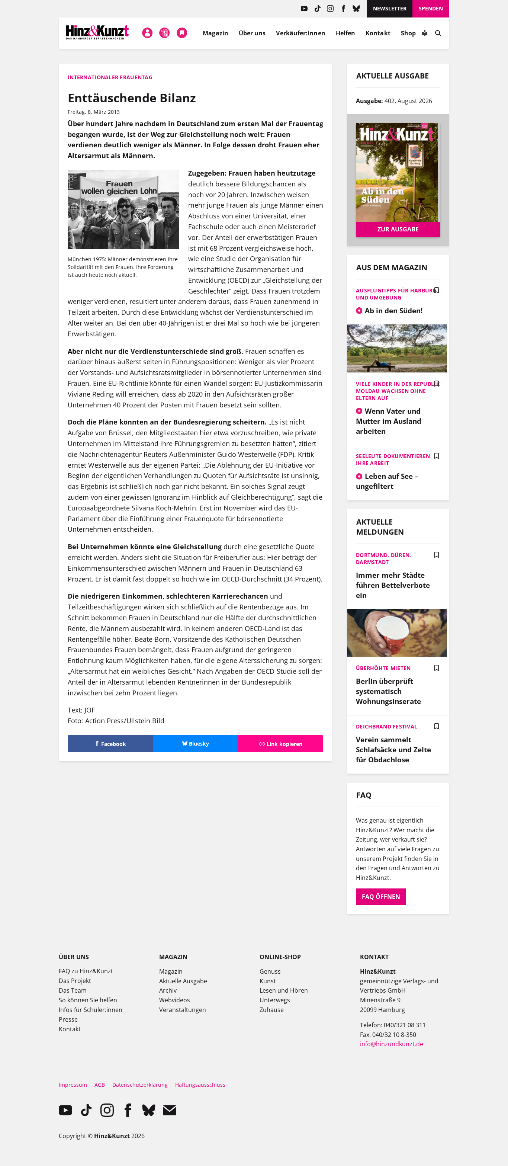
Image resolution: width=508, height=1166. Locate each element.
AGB (99, 1084)
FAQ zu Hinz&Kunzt (86, 971)
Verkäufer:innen (300, 33)
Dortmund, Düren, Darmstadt (383, 558)
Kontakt (378, 33)
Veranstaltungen (182, 1010)
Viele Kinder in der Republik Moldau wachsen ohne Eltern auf (398, 390)
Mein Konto (147, 33)
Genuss (270, 971)
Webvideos (174, 1000)
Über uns (252, 33)
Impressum (73, 1084)
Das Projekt (75, 981)
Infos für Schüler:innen (90, 1010)
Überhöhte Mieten (383, 668)
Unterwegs (275, 1000)
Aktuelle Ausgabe (183, 981)
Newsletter (389, 8)
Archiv (168, 990)
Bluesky (356, 8)
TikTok (317, 8)
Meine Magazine (164, 33)
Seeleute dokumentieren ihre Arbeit (393, 459)
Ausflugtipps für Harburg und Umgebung (396, 294)
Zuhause (272, 1010)
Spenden (431, 8)
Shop (408, 33)
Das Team (73, 990)
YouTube (304, 8)
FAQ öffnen (381, 897)
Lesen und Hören (284, 990)
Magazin (215, 33)
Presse (68, 1019)
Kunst (268, 981)
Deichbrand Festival (386, 726)
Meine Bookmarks (181, 33)
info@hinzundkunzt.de (391, 1044)
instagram (330, 8)
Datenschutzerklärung (140, 1084)
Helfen (345, 33)
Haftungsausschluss (200, 1084)
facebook (343, 8)
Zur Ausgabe (398, 229)
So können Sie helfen (88, 1000)
